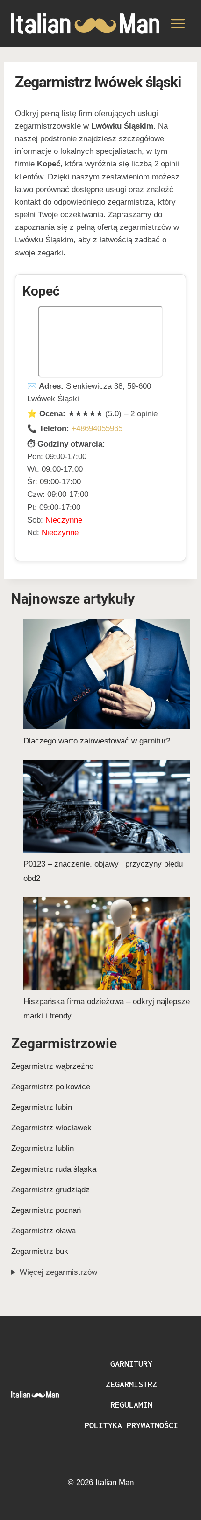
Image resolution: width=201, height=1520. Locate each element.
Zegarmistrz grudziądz (50, 1189)
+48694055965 (97, 428)
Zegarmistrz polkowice (50, 1086)
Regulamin (131, 1405)
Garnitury (131, 1364)
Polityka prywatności (131, 1425)
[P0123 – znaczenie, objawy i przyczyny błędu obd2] (106, 806)
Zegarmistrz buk (39, 1251)
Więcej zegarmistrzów (58, 1272)
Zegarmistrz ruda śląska (53, 1169)
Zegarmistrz (131, 1384)
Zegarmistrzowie (64, 1043)
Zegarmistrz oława (43, 1230)
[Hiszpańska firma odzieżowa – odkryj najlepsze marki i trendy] (106, 943)
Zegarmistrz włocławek (51, 1127)
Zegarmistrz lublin (42, 1148)
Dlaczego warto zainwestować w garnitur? (96, 740)
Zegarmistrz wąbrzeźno (52, 1066)
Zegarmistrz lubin (41, 1107)
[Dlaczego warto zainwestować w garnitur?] (106, 674)
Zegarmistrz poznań (46, 1210)
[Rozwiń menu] (177, 23)
